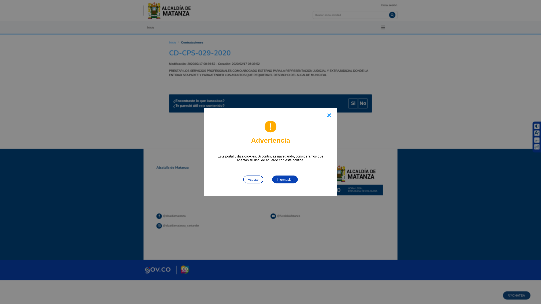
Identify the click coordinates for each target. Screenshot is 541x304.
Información (285, 179)
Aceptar (253, 179)
